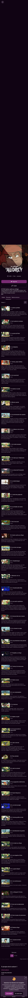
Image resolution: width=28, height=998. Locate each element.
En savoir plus (18, 993)
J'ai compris (9, 993)
